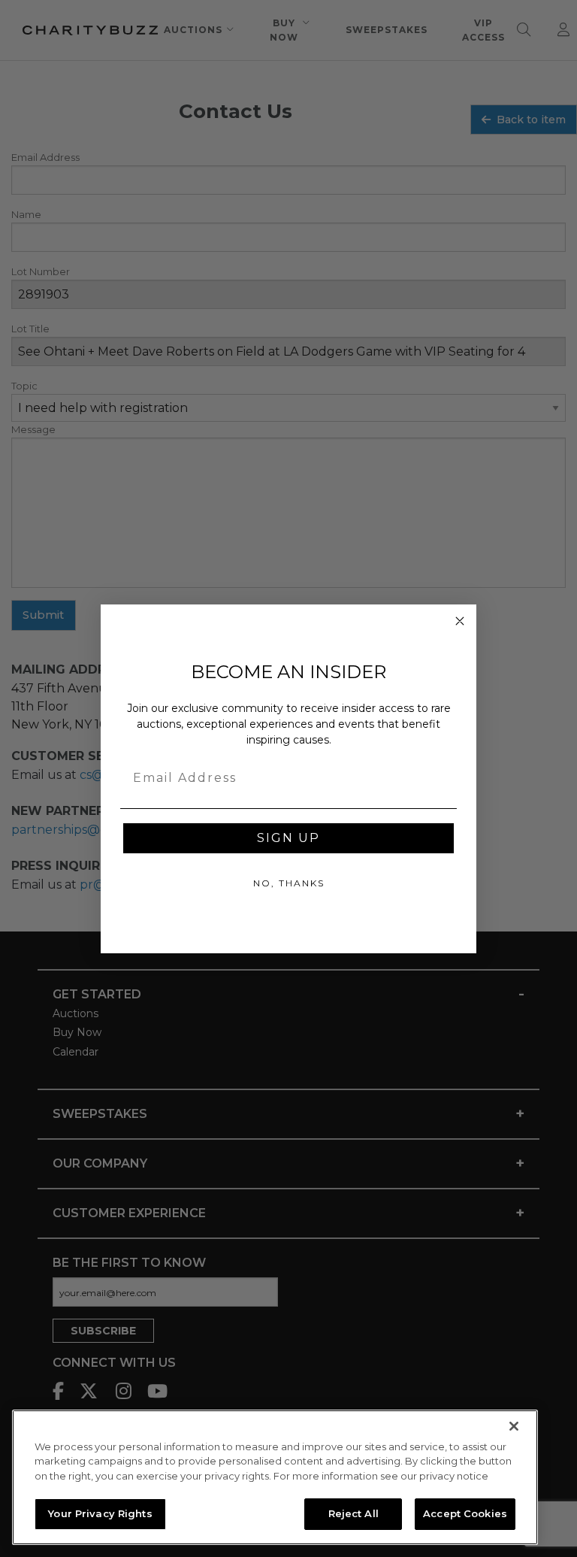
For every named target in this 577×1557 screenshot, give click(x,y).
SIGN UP (288, 838)
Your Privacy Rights (100, 1513)
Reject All (353, 1513)
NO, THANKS (289, 883)
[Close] (513, 1426)
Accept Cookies (465, 1513)
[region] (275, 1477)
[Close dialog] (460, 621)
